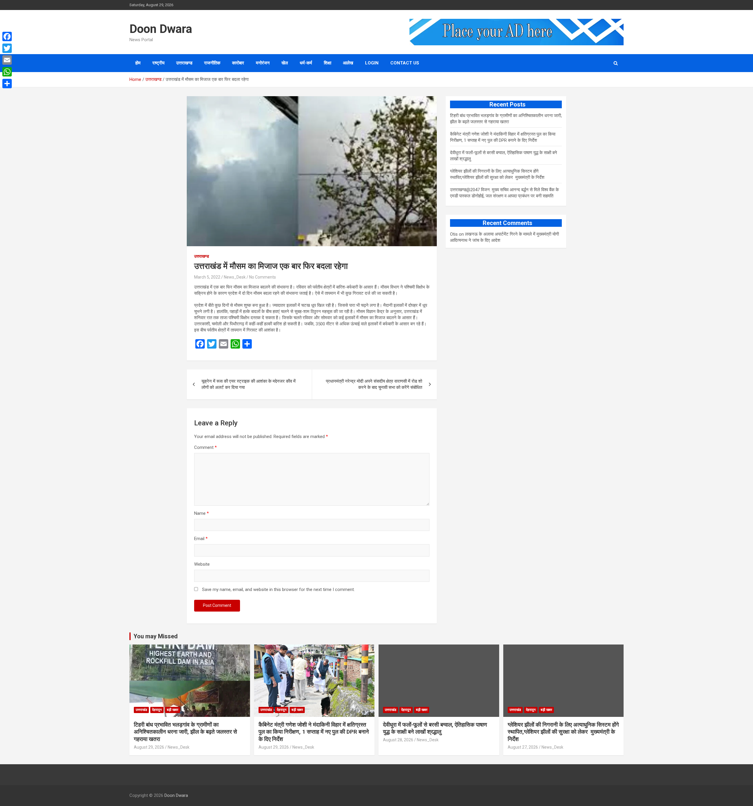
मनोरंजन (263, 63)
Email (201, 538)
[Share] (7, 83)
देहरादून (157, 710)
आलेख (348, 63)
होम (138, 63)
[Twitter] (7, 48)
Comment (205, 447)
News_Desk (235, 277)
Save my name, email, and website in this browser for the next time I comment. (278, 589)
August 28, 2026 (398, 739)
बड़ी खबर (172, 710)
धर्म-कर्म (306, 63)
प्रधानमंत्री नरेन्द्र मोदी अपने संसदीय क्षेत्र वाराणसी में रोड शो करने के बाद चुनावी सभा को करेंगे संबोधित (374, 384)
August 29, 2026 (149, 747)
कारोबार (238, 63)
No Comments (262, 277)
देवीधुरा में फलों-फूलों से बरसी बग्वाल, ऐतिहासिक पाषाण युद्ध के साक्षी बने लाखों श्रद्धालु (435, 728)
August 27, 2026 (523, 747)
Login (372, 63)
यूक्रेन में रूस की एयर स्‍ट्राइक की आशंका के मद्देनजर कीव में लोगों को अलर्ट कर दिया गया (248, 384)
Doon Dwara (160, 29)
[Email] (7, 60)
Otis (454, 234)
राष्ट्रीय (158, 63)
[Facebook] (7, 36)
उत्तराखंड (141, 710)
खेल (284, 63)
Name (201, 513)
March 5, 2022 (207, 277)
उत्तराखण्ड (184, 63)
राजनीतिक (212, 63)
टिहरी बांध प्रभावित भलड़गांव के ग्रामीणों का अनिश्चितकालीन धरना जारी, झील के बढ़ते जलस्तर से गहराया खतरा (185, 731)
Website (202, 564)
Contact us (404, 63)
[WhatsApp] (7, 72)
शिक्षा (327, 63)
